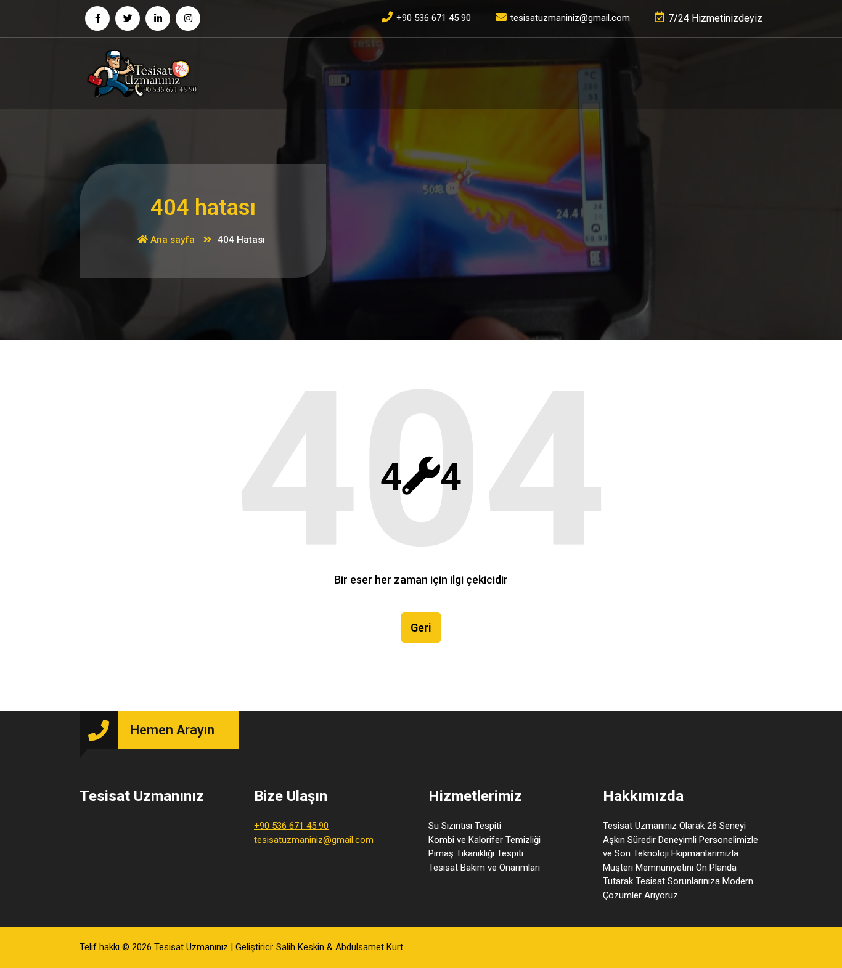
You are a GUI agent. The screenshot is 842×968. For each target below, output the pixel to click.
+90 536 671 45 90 (291, 825)
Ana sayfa (171, 239)
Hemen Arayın (172, 730)
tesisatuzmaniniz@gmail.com (314, 839)
